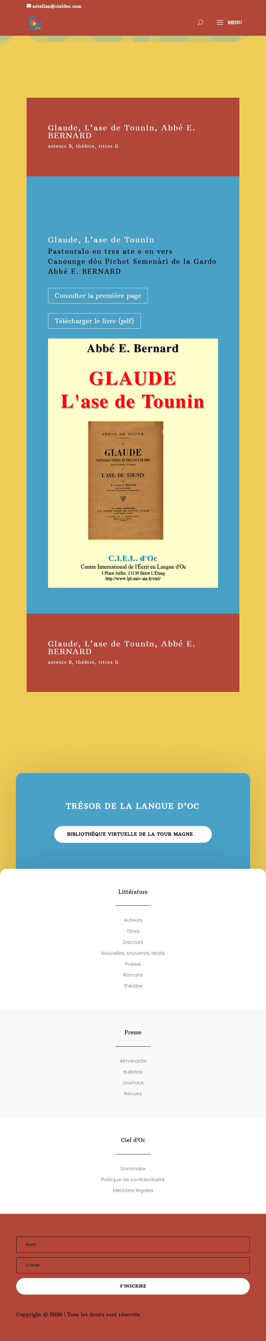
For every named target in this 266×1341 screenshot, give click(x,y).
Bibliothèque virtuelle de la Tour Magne (130, 834)
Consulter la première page (98, 295)
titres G (109, 146)
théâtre (85, 146)
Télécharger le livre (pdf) (94, 321)
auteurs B (60, 146)
